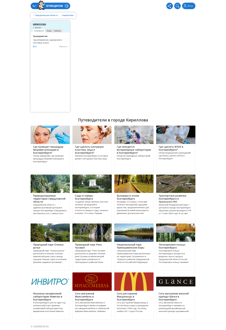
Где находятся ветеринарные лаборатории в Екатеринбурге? (134, 149)
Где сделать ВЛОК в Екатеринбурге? (171, 148)
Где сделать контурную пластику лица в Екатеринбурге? (89, 149)
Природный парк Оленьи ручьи (48, 246)
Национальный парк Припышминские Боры (130, 246)
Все (35, 46)
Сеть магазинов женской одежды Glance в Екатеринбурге (174, 296)
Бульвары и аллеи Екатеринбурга (128, 197)
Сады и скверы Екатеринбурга (84, 197)
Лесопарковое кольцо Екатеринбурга (172, 246)
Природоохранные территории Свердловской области (49, 198)
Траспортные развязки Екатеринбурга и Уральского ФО (172, 198)
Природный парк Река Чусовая (88, 246)
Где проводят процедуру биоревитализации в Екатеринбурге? (48, 149)
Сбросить (63, 46)
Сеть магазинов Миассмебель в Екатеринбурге (84, 296)
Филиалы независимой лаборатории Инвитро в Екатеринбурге (47, 296)
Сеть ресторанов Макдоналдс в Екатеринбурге (127, 296)
